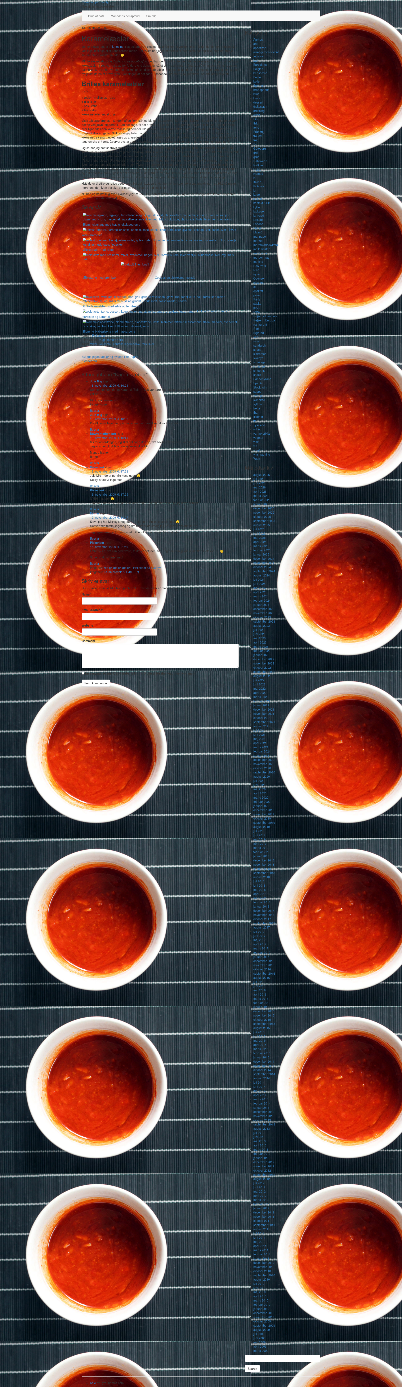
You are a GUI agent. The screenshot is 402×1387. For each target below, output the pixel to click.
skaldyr (258, 358)
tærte (256, 408)
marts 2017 (260, 948)
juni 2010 (259, 1288)
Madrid (258, 228)
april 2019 (260, 843)
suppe (257, 391)
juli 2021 (258, 730)
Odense (258, 278)
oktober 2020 (262, 768)
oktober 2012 (262, 1170)
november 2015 (263, 1015)
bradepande (261, 90)
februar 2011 (262, 1254)
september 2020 (264, 772)
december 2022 (263, 659)
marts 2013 (260, 1149)
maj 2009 (259, 1342)
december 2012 (263, 1162)
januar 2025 (261, 554)
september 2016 (264, 973)
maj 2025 (259, 537)
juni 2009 (259, 1338)
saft (255, 337)
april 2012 (260, 1195)
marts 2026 (260, 495)
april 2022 (260, 692)
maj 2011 (259, 1241)
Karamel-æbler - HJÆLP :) (121, 572)
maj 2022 (259, 688)
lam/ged (258, 215)
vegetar (258, 437)
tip (254, 421)
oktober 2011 (262, 1221)
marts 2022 (260, 697)
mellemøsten (261, 249)
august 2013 (261, 1128)
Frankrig (258, 132)
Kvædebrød (89, 361)
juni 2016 (259, 986)
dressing (259, 111)
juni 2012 (259, 1187)
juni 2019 (259, 835)
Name (86, 594)
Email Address (92, 610)
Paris (256, 299)
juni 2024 (259, 583)
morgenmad (261, 257)
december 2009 (263, 1313)
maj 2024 (259, 588)
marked (258, 240)
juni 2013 (259, 1137)
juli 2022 (258, 680)
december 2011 (263, 1212)
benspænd (260, 73)
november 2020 (263, 764)
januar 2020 (261, 806)
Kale (93, 1383)
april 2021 (260, 743)
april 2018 (260, 894)
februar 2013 (262, 1153)
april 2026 (260, 491)
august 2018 (261, 877)
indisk (257, 169)
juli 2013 (258, 1133)
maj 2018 (259, 889)
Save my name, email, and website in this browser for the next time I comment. (140, 673)
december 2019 (263, 810)
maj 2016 (259, 990)
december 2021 (263, 709)
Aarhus (258, 39)
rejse (256, 312)
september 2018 (264, 873)
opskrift (258, 291)
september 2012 (264, 1174)
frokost (257, 136)
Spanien (258, 383)
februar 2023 (262, 651)
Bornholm (259, 85)
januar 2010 (261, 1309)
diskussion (260, 106)
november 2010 (263, 1267)
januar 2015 (261, 1057)
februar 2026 (262, 500)
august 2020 (261, 776)
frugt (102, 340)
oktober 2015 (262, 1019)
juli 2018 (258, 881)
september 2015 (264, 1024)
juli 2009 (258, 1334)
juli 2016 (258, 982)
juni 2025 (259, 533)
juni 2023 (259, 634)
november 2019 (263, 814)
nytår (256, 274)
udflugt (257, 429)
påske (257, 303)
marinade (259, 236)
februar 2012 (262, 1204)
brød (256, 94)
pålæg (257, 295)
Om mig (151, 16)
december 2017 (263, 910)
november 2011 (263, 1216)
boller (257, 81)
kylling (257, 207)
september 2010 (264, 1275)
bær (256, 60)
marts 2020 (260, 797)
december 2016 (263, 961)
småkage (259, 362)
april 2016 (260, 994)
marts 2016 (260, 998)
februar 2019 (262, 852)
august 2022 (261, 676)
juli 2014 (258, 1082)
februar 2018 (262, 902)
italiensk (258, 186)
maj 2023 (259, 638)
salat (256, 341)
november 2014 (263, 1065)
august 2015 (261, 1028)
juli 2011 (258, 1233)
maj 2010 (259, 1292)
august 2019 (261, 827)
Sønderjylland (262, 379)
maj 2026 (259, 487)
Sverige (258, 396)
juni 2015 (259, 1036)
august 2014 (261, 1078)
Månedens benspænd (125, 16)
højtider (258, 165)
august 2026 (261, 475)
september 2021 (264, 722)
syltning (258, 404)
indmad (258, 173)
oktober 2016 (262, 969)
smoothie (259, 370)
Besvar (94, 410)
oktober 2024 (262, 567)
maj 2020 (259, 789)
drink (256, 115)
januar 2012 (261, 1208)
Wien (256, 458)
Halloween (260, 161)
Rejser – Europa (264, 320)
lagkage (258, 211)
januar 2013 (261, 1158)
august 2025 (261, 525)
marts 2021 (260, 747)
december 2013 (263, 1112)
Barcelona (260, 64)
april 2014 (260, 1095)
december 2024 (263, 558)
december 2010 (263, 1262)
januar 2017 (261, 956)
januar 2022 (261, 705)
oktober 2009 (262, 1321)
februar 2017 (262, 952)
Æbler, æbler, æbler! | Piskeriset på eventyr (132, 568)
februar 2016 (262, 1003)
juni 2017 (259, 936)
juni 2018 (259, 885)
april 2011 (260, 1246)
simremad (260, 354)
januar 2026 (261, 504)
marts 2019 (260, 848)
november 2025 (263, 512)
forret (256, 127)
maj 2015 (259, 1040)
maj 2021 (259, 739)
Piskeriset (98, 335)
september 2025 (264, 521)
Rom (256, 328)
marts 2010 (260, 1300)
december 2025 (263, 508)
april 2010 (260, 1296)
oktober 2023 (262, 617)
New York (259, 266)
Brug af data (96, 16)
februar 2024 (262, 600)
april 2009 (260, 1346)
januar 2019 (261, 856)
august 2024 (261, 575)
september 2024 (264, 571)
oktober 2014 (262, 1070)
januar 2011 (261, 1258)
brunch (258, 98)
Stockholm (260, 387)
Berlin (257, 77)
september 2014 (264, 1074)
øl (254, 287)
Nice (256, 270)
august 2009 (261, 1329)
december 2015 (263, 1011)
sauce (257, 349)
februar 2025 (262, 550)
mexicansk (260, 253)
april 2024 (260, 592)
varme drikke (262, 433)
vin (255, 446)
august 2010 (261, 1279)
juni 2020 (259, 785)
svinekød (259, 400)
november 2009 (263, 1317)
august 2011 (261, 1229)
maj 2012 (259, 1191)
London (258, 224)
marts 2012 (260, 1200)
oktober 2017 (262, 919)
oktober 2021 (262, 718)
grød (256, 157)
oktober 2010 (262, 1271)
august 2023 (261, 625)
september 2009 (264, 1325)
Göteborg (259, 148)
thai (255, 412)
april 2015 (260, 1045)
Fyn (255, 144)
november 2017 (263, 915)
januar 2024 (261, 604)
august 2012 (261, 1179)
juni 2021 (259, 734)
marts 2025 (260, 546)
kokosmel (105, 344)
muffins (258, 261)
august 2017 (261, 927)
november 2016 (263, 965)
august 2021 (261, 726)
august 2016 (261, 977)
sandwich (259, 345)
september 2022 (264, 672)
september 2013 (264, 1124)
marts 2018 (260, 898)
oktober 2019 (262, 818)
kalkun (257, 199)
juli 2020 (258, 780)
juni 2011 (259, 1237)
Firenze (258, 119)
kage (256, 194)
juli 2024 (258, 579)
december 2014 (263, 1061)
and (255, 43)
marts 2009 (260, 1350)
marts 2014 (260, 1099)
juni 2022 (259, 684)
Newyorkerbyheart (103, 433)
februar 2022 (262, 701)
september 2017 (264, 923)
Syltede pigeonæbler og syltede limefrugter (110, 357)
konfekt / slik (115, 340)
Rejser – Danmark (265, 316)
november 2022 (263, 663)
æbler (93, 344)
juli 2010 (258, 1283)
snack (257, 375)
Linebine (118, 46)
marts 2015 (260, 1049)
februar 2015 (262, 1053)
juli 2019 (258, 831)
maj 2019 (259, 839)
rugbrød (258, 333)
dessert (258, 102)
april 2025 (260, 542)
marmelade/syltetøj (265, 245)
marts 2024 (260, 596)
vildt (256, 442)
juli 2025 (258, 529)
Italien (257, 182)
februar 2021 (262, 751)
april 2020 (260, 793)
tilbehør (258, 416)
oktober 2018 (262, 868)
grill (255, 152)
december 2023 (263, 609)
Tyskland (259, 425)
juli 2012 (258, 1183)
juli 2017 (258, 931)
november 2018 (263, 864)
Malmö (257, 232)
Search (252, 1368)
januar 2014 (261, 1107)
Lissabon (259, 220)
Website (87, 625)
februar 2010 (262, 1304)
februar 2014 (262, 1103)
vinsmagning (261, 454)
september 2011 (264, 1225)
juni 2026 (259, 483)
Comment (88, 641)
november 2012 (263, 1166)
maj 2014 (259, 1091)
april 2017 (260, 944)
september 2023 (264, 621)
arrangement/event (266, 52)
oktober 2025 (262, 516)
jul (254, 190)
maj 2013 (259, 1141)
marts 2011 (260, 1250)
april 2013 (260, 1145)
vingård (258, 450)
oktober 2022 (262, 667)
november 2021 (263, 713)
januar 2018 (261, 906)
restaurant (260, 324)
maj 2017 (259, 940)
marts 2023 (260, 646)
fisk (255, 123)
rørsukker (148, 344)
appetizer (259, 48)
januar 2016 (261, 1007)
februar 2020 (262, 801)
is (254, 178)
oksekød (258, 282)
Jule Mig (96, 381)
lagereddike (132, 344)
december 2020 (263, 760)
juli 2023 (258, 630)
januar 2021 (261, 755)
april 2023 (260, 642)
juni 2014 (259, 1086)
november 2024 (263, 563)
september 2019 (264, 822)
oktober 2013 (262, 1120)
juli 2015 (258, 1032)
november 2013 (263, 1116)
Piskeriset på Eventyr (96, 2)
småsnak (259, 366)
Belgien (258, 69)
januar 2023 (261, 655)
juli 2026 (258, 479)
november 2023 (263, 613)
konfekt (118, 344)
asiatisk (258, 56)
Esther (94, 513)
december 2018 (263, 860)
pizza (256, 308)
